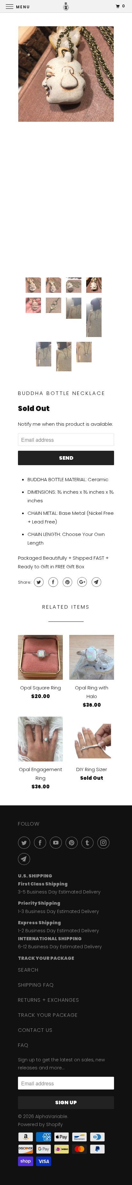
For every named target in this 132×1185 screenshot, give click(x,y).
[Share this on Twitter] (38, 582)
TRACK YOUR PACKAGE (48, 1015)
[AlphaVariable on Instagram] (104, 842)
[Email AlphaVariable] (25, 859)
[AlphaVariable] (66, 6)
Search (28, 970)
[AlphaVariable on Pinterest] (73, 842)
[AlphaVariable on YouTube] (57, 842)
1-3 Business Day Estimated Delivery (58, 911)
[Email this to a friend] (95, 582)
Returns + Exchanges (48, 1000)
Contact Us (35, 1030)
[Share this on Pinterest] (66, 582)
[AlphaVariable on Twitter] (25, 842)
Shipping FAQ (36, 985)
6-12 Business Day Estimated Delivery (60, 946)
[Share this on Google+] (81, 582)
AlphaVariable (51, 1116)
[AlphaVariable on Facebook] (41, 842)
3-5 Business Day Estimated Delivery (59, 892)
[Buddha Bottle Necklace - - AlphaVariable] (66, 74)
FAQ (23, 1045)
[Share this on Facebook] (52, 582)
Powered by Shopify (40, 1124)
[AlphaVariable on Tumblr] (88, 842)
